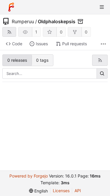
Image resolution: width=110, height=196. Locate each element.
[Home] (11, 7)
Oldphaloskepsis (56, 21)
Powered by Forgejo (28, 175)
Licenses (61, 190)
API (78, 190)
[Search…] (102, 73)
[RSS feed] (9, 32)
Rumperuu (23, 21)
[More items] (103, 44)
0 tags (42, 60)
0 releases (17, 60)
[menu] (38, 190)
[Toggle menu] (102, 7)
